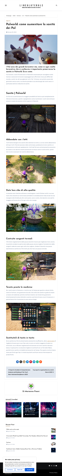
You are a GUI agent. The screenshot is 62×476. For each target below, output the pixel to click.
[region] (19, 465)
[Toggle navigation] (6, 5)
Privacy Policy (53, 472)
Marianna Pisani (32, 391)
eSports (8, 20)
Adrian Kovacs (13, 411)
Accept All (29, 469)
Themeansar (8, 473)
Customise (10, 469)
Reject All (19, 469)
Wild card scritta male (12, 429)
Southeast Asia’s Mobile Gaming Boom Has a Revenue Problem (24, 449)
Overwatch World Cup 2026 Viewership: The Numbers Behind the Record (26, 436)
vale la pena (50, 341)
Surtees (8, 442)
